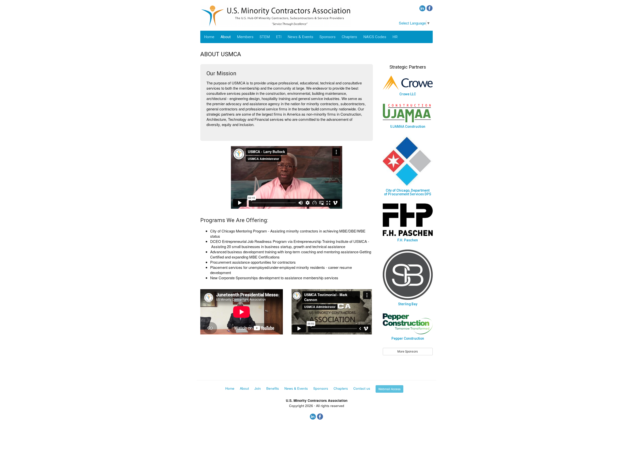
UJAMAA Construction (407, 126)
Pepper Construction (407, 338)
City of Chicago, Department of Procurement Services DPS (407, 192)
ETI (278, 37)
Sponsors (327, 37)
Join (257, 388)
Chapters (349, 37)
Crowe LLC (407, 94)
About (226, 37)
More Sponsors (407, 351)
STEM (265, 37)
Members (245, 37)
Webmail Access (389, 389)
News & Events (300, 37)
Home (209, 37)
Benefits (272, 388)
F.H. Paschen (407, 240)
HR (395, 37)
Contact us (361, 388)
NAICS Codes (374, 37)
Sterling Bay (407, 304)
